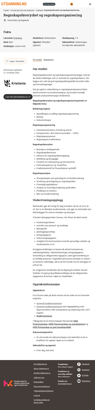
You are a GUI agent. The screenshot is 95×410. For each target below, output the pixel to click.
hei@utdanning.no (65, 384)
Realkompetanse (44, 316)
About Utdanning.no (41, 369)
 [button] (47, 360)
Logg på (37, 395)
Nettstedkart (38, 382)
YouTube (85, 375)
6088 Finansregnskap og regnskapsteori (66, 324)
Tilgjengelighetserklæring (43, 391)
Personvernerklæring (42, 386)
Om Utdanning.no (40, 364)
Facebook (85, 364)
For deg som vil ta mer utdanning (22, 10)
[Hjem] (21, 3)
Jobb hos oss (39, 378)
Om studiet (37, 60)
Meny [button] (91, 4)
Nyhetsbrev (86, 381)
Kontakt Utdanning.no (42, 373)
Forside (6, 10)
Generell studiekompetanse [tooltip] (49, 303)
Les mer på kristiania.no (17, 97)
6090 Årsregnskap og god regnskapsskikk (52, 327)
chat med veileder (49, 4)
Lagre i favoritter (16, 61)
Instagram (86, 370)
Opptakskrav (48, 60)
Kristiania (39, 10)
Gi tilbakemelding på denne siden (41, 401)
